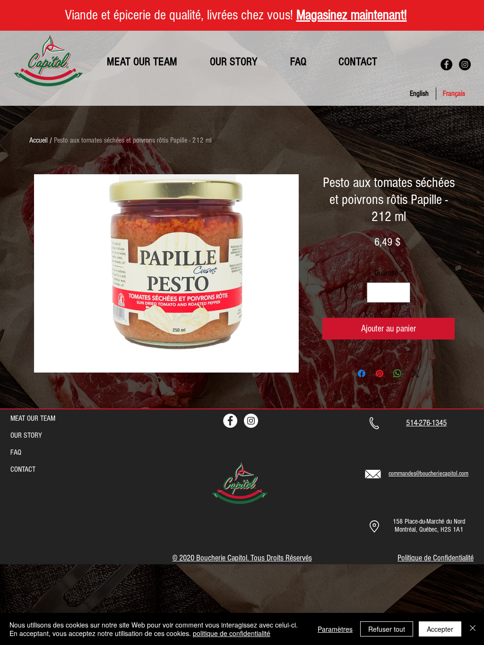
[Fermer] (472, 628)
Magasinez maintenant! (351, 15)
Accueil (38, 140)
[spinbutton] (388, 292)
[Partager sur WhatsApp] (397, 373)
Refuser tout (386, 629)
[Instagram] (465, 64)
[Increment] (401, 292)
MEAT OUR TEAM (32, 418)
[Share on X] (415, 373)
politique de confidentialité (231, 633)
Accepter (440, 629)
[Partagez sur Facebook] (361, 373)
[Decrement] (375, 292)
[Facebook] (446, 64)
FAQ (15, 452)
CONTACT (22, 469)
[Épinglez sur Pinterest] (379, 373)
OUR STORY (26, 435)
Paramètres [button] (335, 629)
